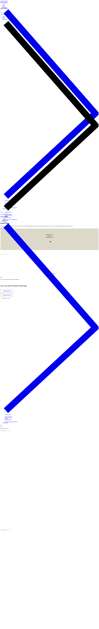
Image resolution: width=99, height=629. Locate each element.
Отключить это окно (6, 298)
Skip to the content (3, 0)
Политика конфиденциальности (49, 273)
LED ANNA (4, 2)
